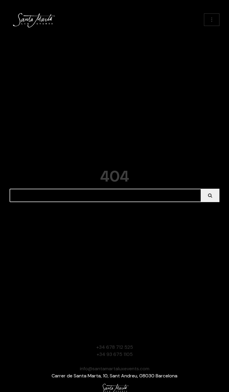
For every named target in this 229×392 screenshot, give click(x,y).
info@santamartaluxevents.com (114, 368)
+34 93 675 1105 (115, 354)
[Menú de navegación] (211, 19)
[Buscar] (210, 195)
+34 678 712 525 (114, 347)
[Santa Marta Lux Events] (35, 19)
